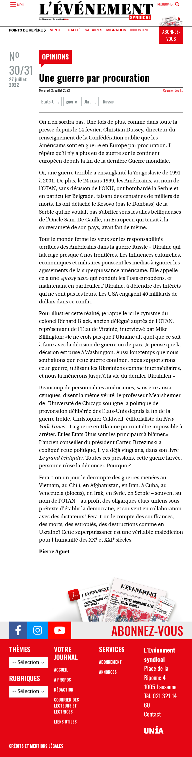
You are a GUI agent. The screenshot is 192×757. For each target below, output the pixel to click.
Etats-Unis (50, 101)
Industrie (139, 30)
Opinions (55, 56)
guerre (71, 101)
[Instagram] (37, 631)
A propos (62, 680)
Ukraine (90, 101)
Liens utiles (65, 722)
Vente (56, 30)
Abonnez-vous (171, 35)
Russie (108, 101)
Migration (116, 30)
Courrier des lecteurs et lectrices (66, 706)
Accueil (61, 670)
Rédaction (63, 690)
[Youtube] (59, 631)
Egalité (73, 30)
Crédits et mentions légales (36, 746)
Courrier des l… (173, 90)
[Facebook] (18, 631)
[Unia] (154, 730)
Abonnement (110, 662)
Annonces (108, 672)
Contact (152, 713)
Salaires (93, 30)
